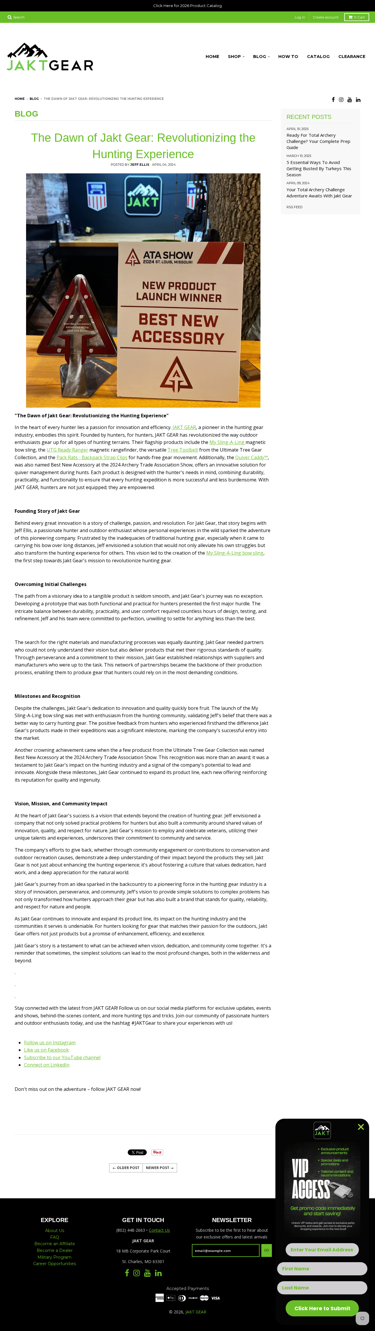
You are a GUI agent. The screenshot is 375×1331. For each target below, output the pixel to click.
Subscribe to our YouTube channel (62, 1057)
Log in (300, 17)
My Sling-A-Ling (227, 442)
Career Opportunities (54, 1263)
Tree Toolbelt (183, 450)
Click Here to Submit (322, 1308)
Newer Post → (160, 1167)
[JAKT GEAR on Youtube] (349, 99)
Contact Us (159, 1230)
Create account (326, 17)
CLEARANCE (351, 56)
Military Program (54, 1257)
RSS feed (294, 207)
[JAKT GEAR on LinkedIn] (358, 99)
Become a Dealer (55, 1250)
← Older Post (125, 1167)
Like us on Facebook (46, 1050)
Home (20, 99)
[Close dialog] (361, 1127)
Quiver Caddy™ (251, 457)
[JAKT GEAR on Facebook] (333, 99)
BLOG (259, 56)
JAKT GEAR (184, 427)
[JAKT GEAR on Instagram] (341, 99)
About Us (54, 1230)
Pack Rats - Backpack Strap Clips (92, 457)
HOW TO (288, 56)
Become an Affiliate (54, 1243)
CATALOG (318, 56)
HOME (212, 56)
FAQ (54, 1237)
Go (266, 1250)
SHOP (234, 56)
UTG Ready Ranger (67, 450)
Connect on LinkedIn (46, 1065)
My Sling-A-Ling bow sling (234, 553)
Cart (359, 17)
